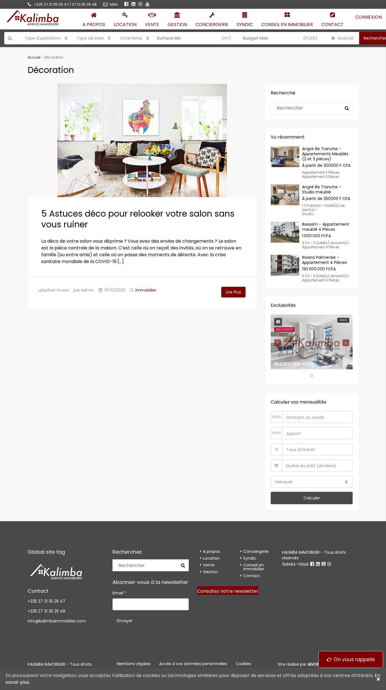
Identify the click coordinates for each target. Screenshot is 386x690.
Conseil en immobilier (287, 24)
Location (125, 24)
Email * (119, 593)
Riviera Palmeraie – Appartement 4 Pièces (324, 260)
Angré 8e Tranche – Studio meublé (321, 189)
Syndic (245, 24)
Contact (332, 24)
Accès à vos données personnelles (193, 664)
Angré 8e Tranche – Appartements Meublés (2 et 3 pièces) (325, 154)
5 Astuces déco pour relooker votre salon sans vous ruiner (138, 219)
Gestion (177, 24)
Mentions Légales (134, 664)
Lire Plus (233, 292)
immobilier (145, 290)
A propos (94, 24)
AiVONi (314, 664)
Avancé (345, 38)
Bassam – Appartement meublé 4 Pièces (325, 226)
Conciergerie (212, 24)
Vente (152, 24)
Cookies (243, 664)
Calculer (311, 498)
